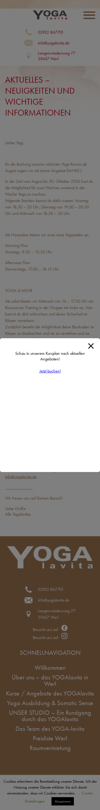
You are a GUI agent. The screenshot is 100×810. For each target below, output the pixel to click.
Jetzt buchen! (50, 371)
